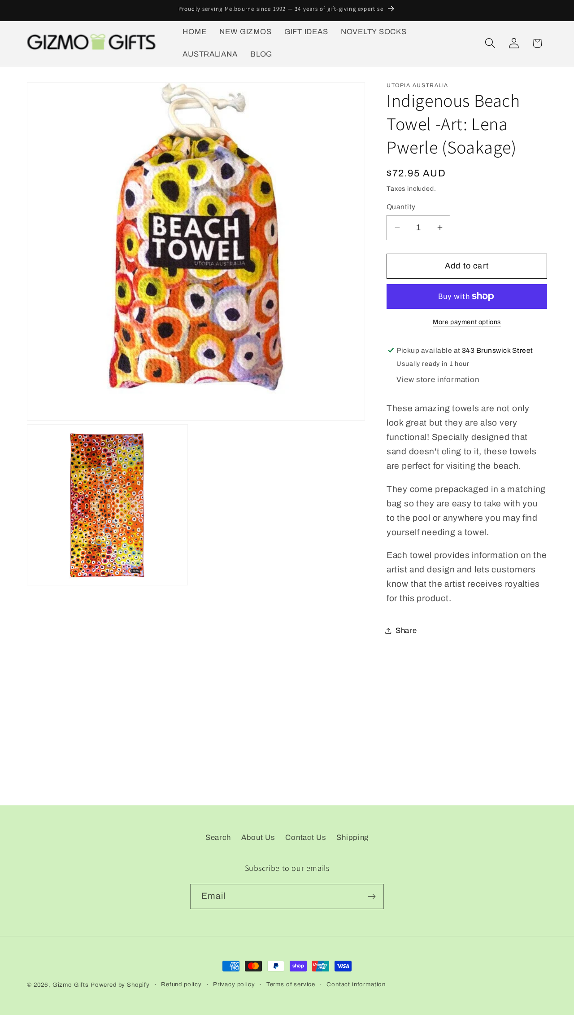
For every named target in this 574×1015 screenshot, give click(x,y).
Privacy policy (234, 984)
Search (218, 837)
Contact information (356, 984)
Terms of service (290, 984)
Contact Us (305, 837)
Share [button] (406, 630)
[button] (490, 43)
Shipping (352, 837)
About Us (258, 837)
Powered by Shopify (120, 984)
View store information (437, 379)
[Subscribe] (371, 896)
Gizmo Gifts (70, 984)
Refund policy (181, 984)
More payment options (467, 321)
